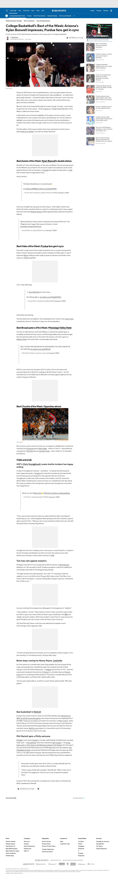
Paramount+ (27, 848)
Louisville (57, 660)
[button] (74, 15)
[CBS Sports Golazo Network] (73, 860)
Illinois (26, 255)
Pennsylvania (31, 743)
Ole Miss (30, 451)
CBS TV (26, 851)
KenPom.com (33, 728)
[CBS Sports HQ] (56, 860)
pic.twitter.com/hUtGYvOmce (30, 227)
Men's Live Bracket (29, 21)
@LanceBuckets (34, 292)
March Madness (11, 853)
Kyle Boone (15, 37)
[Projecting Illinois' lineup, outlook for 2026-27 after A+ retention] (90, 89)
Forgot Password (101, 848)
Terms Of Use (46, 841)
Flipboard (81, 856)
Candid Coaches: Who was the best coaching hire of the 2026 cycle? (104, 118)
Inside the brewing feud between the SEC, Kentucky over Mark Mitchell (103, 77)
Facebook (81, 848)
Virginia (48, 670)
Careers (26, 844)
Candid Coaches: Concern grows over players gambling (104, 55)
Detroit (37, 712)
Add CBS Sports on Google (76, 38)
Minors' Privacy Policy (48, 846)
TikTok (80, 844)
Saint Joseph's (57, 743)
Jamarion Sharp (44, 451)
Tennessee (30, 449)
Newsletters (100, 844)
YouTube (81, 841)
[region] (99, 31)
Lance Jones (69, 319)
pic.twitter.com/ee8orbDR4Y (47, 189)
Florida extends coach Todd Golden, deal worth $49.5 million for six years (104, 97)
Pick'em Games (10, 841)
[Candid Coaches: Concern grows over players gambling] (90, 57)
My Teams (99, 846)
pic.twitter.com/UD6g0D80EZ (50, 297)
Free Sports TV (10, 846)
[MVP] (73, 863)
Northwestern (64, 565)
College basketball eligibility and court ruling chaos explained (104, 66)
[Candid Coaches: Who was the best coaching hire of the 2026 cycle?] (90, 120)
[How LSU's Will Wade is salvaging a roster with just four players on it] (90, 131)
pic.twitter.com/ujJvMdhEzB (40, 349)
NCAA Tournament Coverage (14, 21)
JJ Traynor (45, 672)
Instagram (81, 846)
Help (61, 841)
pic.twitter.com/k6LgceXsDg (60, 493)
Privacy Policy (46, 844)
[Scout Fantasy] (82, 864)
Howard (35, 740)
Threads (80, 853)
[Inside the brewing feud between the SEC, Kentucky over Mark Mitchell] (90, 78)
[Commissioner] (63, 863)
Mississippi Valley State (60, 327)
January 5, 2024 (63, 193)
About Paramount (29, 846)
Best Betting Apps (11, 848)
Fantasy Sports (10, 844)
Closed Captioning (48, 849)
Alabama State (21, 339)
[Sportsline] (41, 864)
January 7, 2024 (51, 230)
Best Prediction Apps (12, 851)
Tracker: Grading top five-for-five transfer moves (104, 107)
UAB (52, 556)
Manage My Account (102, 841)
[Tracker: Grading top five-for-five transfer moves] (90, 110)
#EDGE (47, 493)
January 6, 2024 (60, 301)
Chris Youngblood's (32, 464)
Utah (70, 170)
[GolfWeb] (91, 864)
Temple (37, 473)
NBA (66, 615)
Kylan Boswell (49, 161)
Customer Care (65, 844)
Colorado (45, 170)
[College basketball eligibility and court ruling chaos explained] (90, 68)
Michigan (19, 740)
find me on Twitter (27, 132)
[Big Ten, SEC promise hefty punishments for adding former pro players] (90, 141)
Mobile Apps (10, 856)
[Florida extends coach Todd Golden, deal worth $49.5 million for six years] (90, 99)
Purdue (44, 246)
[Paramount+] (52, 864)
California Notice (47, 852)
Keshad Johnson (36, 212)
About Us (27, 841)
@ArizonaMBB (31, 189)
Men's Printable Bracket (43, 21)
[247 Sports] (28, 864)
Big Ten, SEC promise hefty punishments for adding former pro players (104, 139)
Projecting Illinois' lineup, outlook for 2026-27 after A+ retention (104, 87)
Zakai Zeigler (42, 449)
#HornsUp (37, 493)
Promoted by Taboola (77, 798)
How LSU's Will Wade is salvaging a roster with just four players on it (104, 129)
